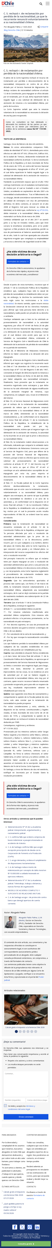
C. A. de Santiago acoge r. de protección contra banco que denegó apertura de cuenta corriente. (27, 900)
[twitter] (22, 1227)
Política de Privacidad (31, 1237)
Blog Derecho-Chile (12, 30)
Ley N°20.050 (42, 210)
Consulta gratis (25, 1244)
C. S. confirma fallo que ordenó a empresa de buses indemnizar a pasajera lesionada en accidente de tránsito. (26, 840)
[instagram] (29, 1227)
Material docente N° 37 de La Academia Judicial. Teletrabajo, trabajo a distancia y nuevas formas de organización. (25, 883)
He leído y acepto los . (21, 1107)
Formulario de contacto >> (18, 261)
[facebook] (14, 1227)
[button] (16, 1031)
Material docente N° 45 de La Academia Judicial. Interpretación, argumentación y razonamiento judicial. (24, 830)
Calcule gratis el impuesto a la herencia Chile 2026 (14, 1195)
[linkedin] (37, 1227)
